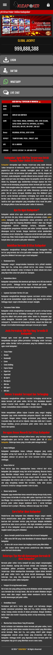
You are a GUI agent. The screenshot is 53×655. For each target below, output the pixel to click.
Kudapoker (5, 165)
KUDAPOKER (22, 649)
